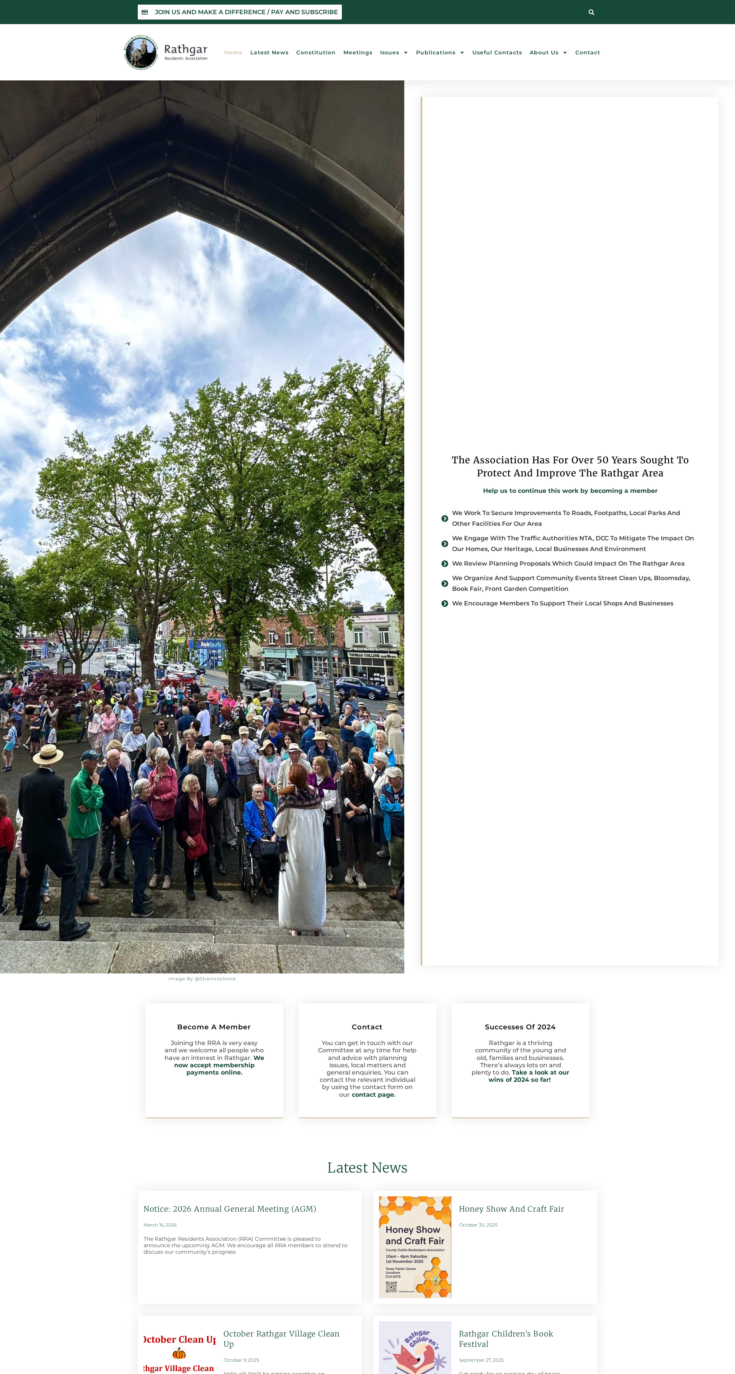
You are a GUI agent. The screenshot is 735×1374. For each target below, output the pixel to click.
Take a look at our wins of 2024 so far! (529, 1076)
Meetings (357, 52)
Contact (587, 52)
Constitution (316, 52)
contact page (373, 1094)
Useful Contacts (497, 52)
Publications (436, 52)
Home (233, 52)
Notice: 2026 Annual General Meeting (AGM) (230, 1209)
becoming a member (624, 490)
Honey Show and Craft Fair (512, 1209)
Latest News (269, 52)
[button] (591, 12)
